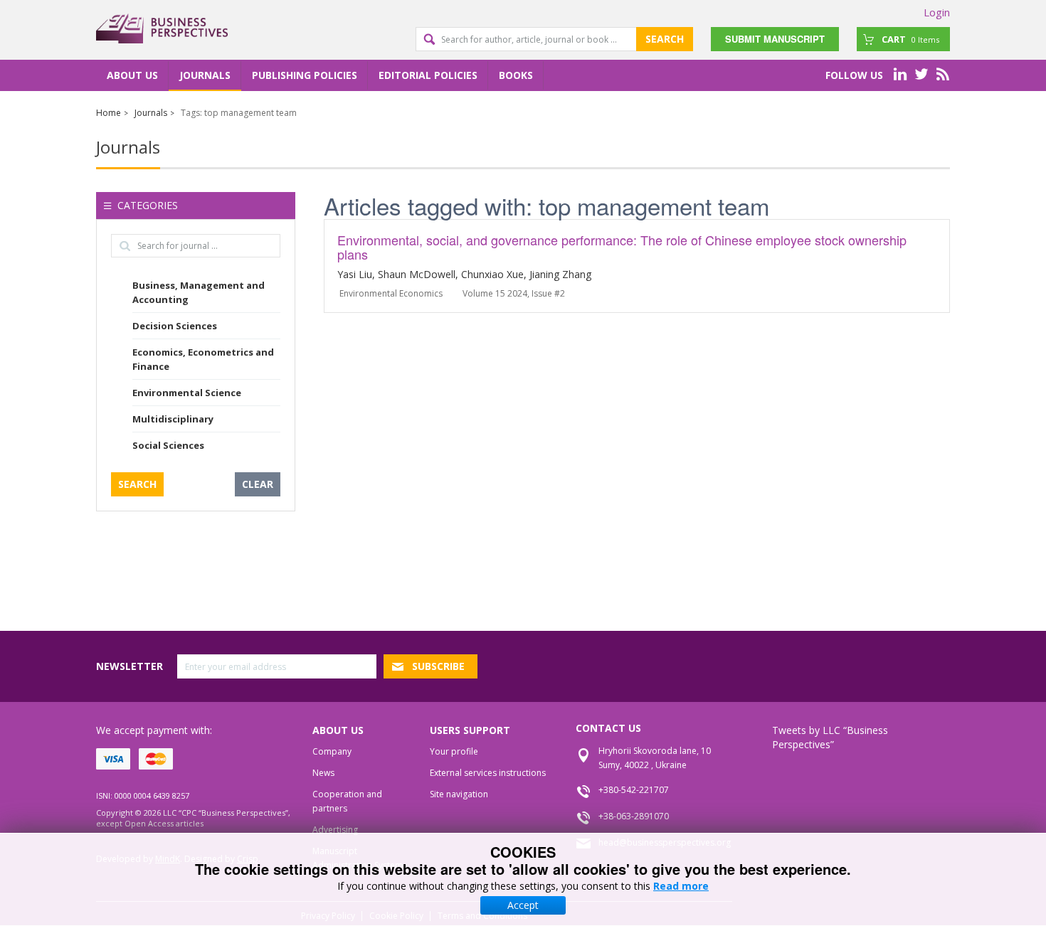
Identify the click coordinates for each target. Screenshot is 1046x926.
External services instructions (488, 773)
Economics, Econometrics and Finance (203, 359)
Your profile (454, 751)
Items (910, 39)
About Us (132, 75)
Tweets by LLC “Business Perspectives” (830, 737)
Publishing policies (304, 75)
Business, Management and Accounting (198, 292)
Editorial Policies (428, 75)
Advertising (335, 830)
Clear (257, 484)
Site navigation (459, 794)
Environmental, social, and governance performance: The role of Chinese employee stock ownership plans (622, 246)
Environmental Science (186, 392)
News (323, 773)
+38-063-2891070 (633, 816)
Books (516, 75)
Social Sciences (168, 445)
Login (937, 12)
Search (664, 39)
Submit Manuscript (775, 39)
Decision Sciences (174, 325)
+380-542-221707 (633, 790)
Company (332, 751)
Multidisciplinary (172, 419)
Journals (205, 75)
